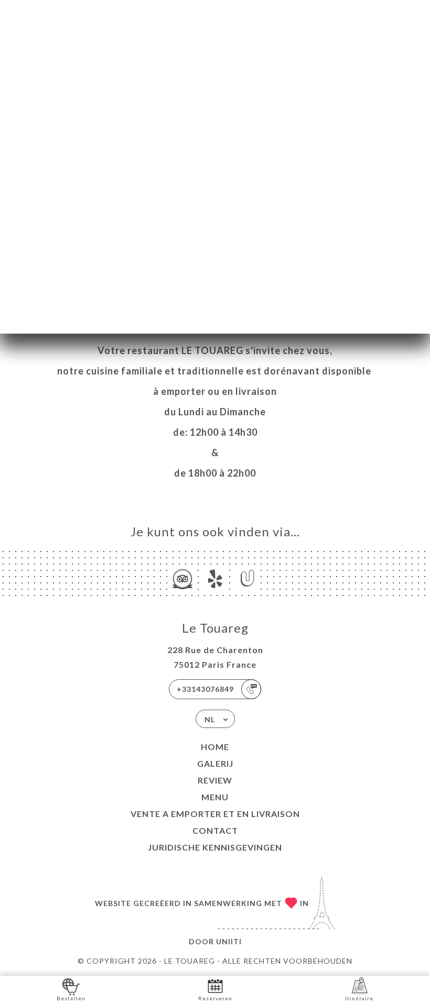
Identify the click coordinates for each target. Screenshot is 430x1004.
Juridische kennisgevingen (215, 847)
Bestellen (71, 998)
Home (215, 747)
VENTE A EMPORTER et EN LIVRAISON (215, 814)
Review (215, 780)
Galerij (215, 763)
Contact (215, 830)
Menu (215, 797)
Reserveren (215, 998)
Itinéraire (359, 998)
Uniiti (229, 941)
